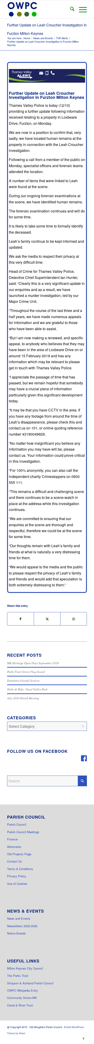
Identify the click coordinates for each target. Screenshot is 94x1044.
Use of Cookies (17, 883)
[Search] (69, 9)
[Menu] (80, 9)
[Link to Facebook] (83, 1038)
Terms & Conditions (20, 869)
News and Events (18, 918)
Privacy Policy (16, 876)
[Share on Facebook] (20, 618)
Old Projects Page (19, 854)
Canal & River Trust (20, 1005)
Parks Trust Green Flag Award (26, 671)
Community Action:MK (22, 998)
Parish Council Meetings (23, 832)
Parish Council (16, 824)
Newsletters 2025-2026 (22, 926)
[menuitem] (69, 9)
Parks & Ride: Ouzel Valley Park (27, 689)
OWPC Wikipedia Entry (22, 990)
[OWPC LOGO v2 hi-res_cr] (39, 9)
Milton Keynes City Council (25, 968)
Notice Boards (16, 933)
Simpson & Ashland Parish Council (30, 983)
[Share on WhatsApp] (73, 618)
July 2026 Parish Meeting (23, 698)
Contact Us (14, 861)
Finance (12, 839)
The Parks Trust (17, 975)
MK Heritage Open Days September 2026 (33, 663)
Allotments (14, 847)
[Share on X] (47, 618)
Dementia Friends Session (23, 680)
